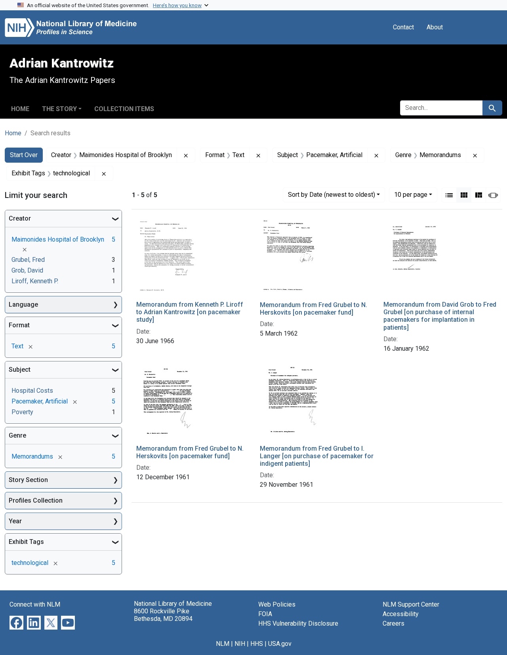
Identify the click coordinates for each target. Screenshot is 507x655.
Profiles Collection (36, 500)
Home (20, 109)
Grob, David (27, 270)
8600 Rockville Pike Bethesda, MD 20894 (163, 614)
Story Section (28, 480)
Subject (19, 369)
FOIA (265, 614)
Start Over (24, 155)
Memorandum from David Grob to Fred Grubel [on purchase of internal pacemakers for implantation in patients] (439, 316)
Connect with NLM (35, 604)
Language (23, 304)
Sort (331, 194)
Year (15, 521)
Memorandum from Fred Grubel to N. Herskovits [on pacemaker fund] (313, 308)
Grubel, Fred (28, 259)
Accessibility (401, 614)
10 (410, 194)
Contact (403, 27)
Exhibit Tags (26, 542)
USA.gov (280, 643)
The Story (59, 109)
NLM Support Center (411, 604)
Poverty (22, 412)
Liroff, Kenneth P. (34, 281)
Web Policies (276, 604)
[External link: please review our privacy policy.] (16, 622)
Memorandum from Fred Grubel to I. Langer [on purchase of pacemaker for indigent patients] (317, 456)
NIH (239, 643)
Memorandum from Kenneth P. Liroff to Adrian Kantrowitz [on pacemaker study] (189, 312)
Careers (393, 623)
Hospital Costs (32, 390)
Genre (17, 435)
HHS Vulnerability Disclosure (298, 623)
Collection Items (124, 109)
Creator (20, 218)
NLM (222, 643)
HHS (256, 643)
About (435, 27)
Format (19, 325)
